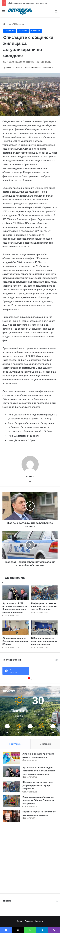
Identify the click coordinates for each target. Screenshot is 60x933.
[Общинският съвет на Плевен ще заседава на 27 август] (15, 627)
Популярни (15, 744)
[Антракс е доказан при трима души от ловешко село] (11, 758)
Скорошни (45, 744)
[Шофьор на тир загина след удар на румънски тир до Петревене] (44, 592)
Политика (22, 30)
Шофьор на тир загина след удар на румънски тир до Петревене (44, 606)
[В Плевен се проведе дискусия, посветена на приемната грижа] (44, 627)
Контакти (39, 921)
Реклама (29, 921)
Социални (35, 30)
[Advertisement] (30, 860)
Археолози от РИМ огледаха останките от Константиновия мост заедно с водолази (38, 770)
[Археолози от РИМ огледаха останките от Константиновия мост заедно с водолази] (15, 592)
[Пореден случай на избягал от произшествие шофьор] (11, 816)
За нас (20, 921)
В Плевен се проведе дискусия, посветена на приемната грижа (44, 641)
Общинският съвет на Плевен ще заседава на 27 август (15, 641)
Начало (9, 24)
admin (8, 68)
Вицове (6, 900)
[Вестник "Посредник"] (20, 11)
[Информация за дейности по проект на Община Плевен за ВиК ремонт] (11, 801)
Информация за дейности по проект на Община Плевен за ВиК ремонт (38, 800)
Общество (19, 24)
